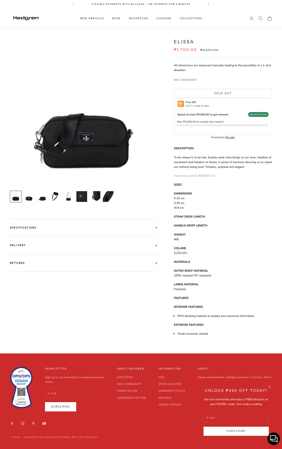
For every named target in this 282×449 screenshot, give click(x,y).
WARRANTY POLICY (171, 391)
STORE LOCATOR (169, 384)
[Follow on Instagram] (23, 423)
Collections (191, 18)
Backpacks (138, 18)
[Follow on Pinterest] (33, 423)
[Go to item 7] (95, 196)
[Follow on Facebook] (12, 423)
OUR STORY (125, 377)
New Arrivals (92, 18)
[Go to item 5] (68, 196)
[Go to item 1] (15, 196)
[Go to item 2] (29, 196)
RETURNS (164, 398)
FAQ (161, 377)
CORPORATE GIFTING (131, 398)
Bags (116, 18)
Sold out (223, 93)
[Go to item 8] (108, 196)
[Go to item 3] (42, 196)
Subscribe (236, 431)
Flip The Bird (87, 437)
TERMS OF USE (127, 391)
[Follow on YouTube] (44, 423)
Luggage (164, 18)
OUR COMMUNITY (129, 384)
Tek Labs (230, 137)
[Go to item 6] (82, 196)
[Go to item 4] (55, 196)
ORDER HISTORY (169, 405)
